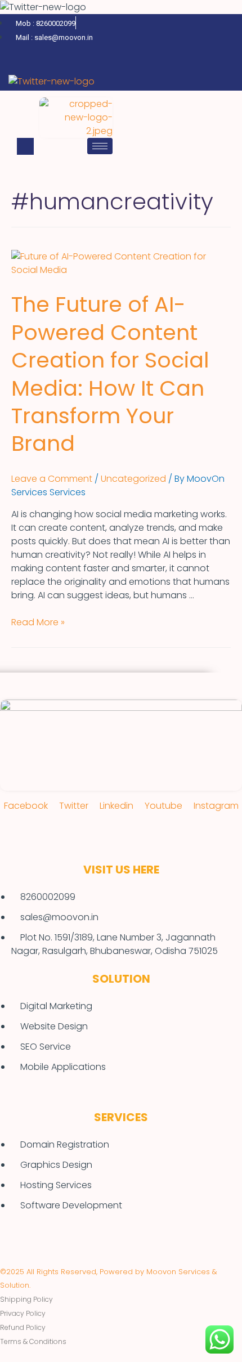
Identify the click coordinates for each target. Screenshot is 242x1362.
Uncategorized (133, 478)
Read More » (38, 622)
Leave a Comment (51, 478)
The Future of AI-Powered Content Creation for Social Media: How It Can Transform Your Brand (110, 373)
